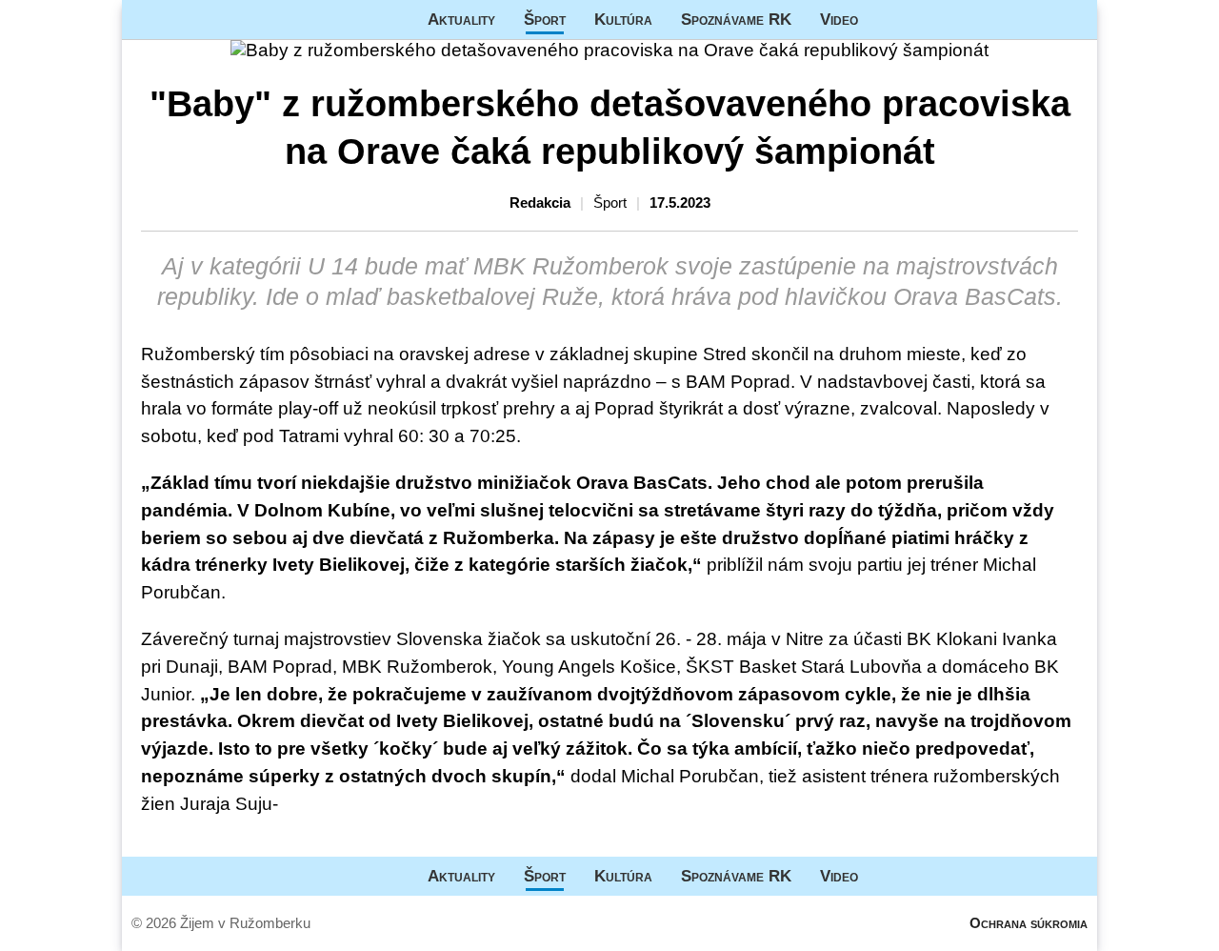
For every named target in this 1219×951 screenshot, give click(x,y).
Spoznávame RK (736, 19)
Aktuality (461, 19)
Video (839, 19)
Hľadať (1073, 19)
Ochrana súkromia (1028, 923)
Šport (545, 19)
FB (886, 19)
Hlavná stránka (193, 19)
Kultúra (623, 19)
